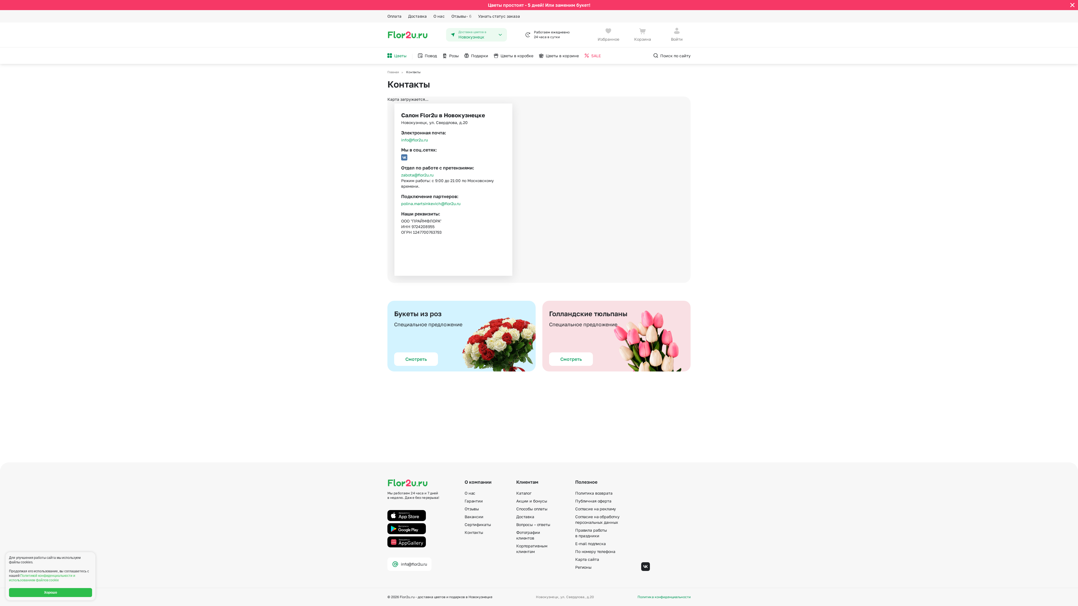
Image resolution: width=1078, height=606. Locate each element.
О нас (439, 16)
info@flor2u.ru (414, 139)
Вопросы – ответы (533, 524)
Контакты (474, 532)
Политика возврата (594, 493)
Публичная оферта (593, 501)
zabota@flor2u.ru (417, 175)
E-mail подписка (590, 543)
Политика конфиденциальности (664, 597)
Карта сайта (587, 559)
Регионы (583, 567)
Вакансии (474, 516)
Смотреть (416, 359)
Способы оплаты (531, 508)
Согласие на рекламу (595, 508)
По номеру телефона (595, 551)
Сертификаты (478, 524)
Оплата (394, 16)
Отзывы (461, 16)
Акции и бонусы (531, 501)
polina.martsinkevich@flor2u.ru (430, 203)
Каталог (523, 493)
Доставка (417, 16)
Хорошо (50, 592)
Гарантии (474, 501)
